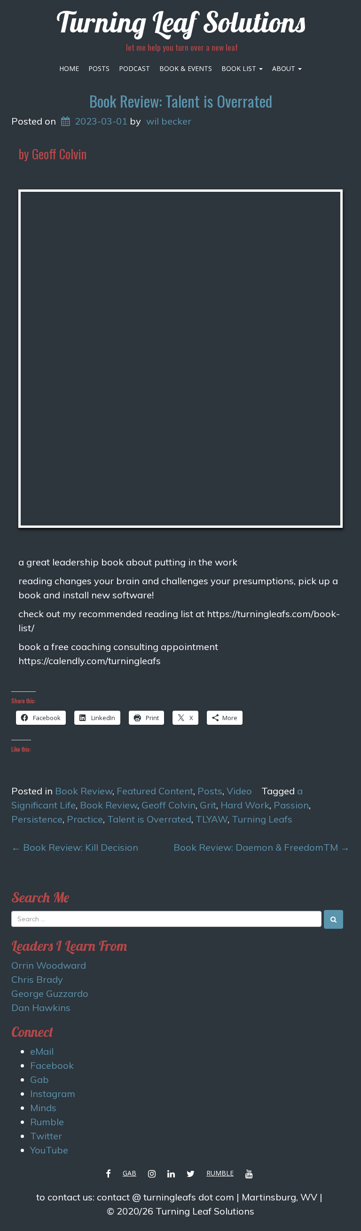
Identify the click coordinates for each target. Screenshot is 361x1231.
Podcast (134, 68)
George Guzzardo (49, 993)
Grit (208, 805)
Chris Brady (37, 979)
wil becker (168, 121)
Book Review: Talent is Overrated (180, 100)
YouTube (49, 1150)
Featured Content (155, 791)
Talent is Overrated (149, 819)
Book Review (83, 791)
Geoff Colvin (168, 805)
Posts (99, 68)
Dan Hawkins (41, 1007)
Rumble (47, 1122)
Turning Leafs (262, 819)
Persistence (37, 819)
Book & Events (185, 68)
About (284, 68)
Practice (85, 819)
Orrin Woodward (48, 965)
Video (239, 791)
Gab (39, 1079)
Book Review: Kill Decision (74, 847)
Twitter (46, 1136)
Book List (239, 68)
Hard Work (244, 805)
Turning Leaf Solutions (180, 21)
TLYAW (212, 819)
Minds (43, 1107)
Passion (291, 805)
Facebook (52, 1065)
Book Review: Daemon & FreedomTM (261, 847)
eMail (42, 1051)
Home (69, 68)
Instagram (52, 1093)
